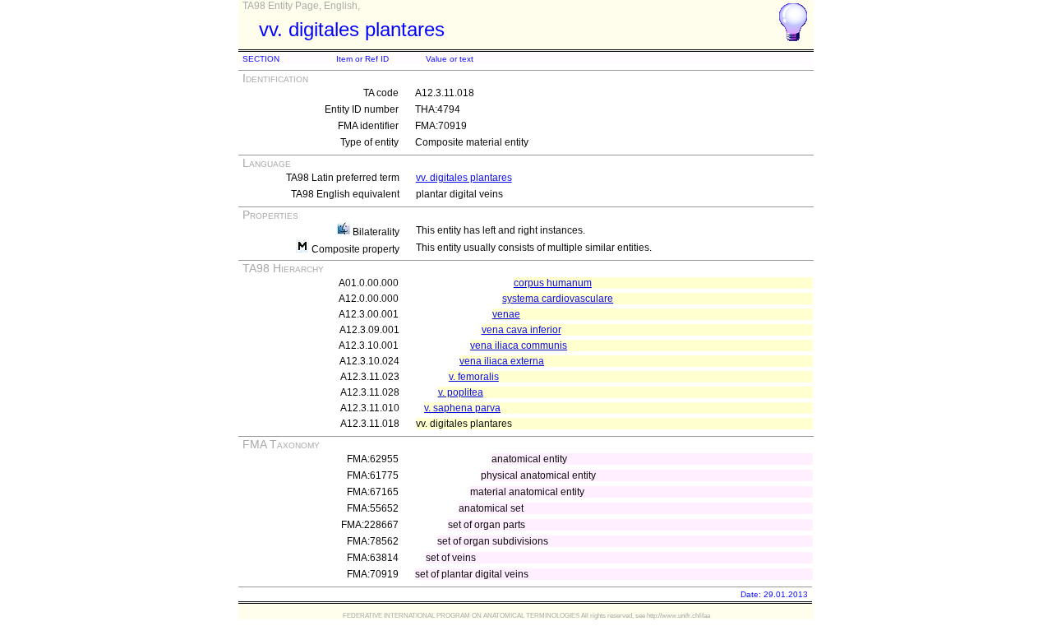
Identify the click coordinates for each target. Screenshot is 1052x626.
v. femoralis (474, 377)
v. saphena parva (462, 408)
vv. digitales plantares (464, 177)
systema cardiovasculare (557, 298)
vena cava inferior (521, 330)
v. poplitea (460, 392)
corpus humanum (553, 283)
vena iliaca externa (501, 361)
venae (506, 314)
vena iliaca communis (518, 345)
